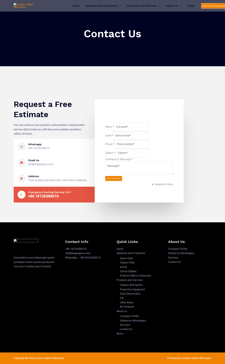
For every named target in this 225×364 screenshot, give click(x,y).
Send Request (114, 178)
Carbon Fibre (127, 262)
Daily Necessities (130, 293)
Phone (109, 144)
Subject (110, 152)
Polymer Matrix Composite (135, 275)
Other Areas (127, 302)
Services (125, 324)
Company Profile (129, 316)
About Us (172, 5)
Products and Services (141, 5)
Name (109, 126)
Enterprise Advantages (133, 320)
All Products (127, 306)
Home (75, 5)
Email (109, 135)
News (191, 5)
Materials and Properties (101, 5)
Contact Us (126, 329)
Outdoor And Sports (131, 285)
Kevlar (123, 267)
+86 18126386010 (76, 248)
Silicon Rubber (128, 271)
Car (122, 298)
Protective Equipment (132, 289)
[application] (119, 6)
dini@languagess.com (77, 253)
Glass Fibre (126, 258)
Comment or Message (119, 159)
